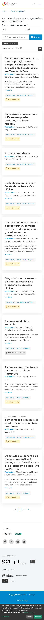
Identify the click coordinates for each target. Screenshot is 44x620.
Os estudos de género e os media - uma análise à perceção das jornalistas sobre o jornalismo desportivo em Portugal (22, 462)
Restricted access (16, 353)
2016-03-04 (10, 95)
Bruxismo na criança (17, 153)
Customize (5, 617)
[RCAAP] (24, 541)
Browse (36, 37)
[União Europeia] (10, 582)
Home (4, 11)
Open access (13, 99)
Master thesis (23, 348)
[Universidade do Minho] (33, 564)
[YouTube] (17, 541)
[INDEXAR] (18, 534)
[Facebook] (5, 541)
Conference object (26, 95)
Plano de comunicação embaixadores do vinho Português (21, 370)
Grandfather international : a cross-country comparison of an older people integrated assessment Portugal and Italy (22, 229)
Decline (30, 617)
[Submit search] (33, 4)
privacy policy (29, 612)
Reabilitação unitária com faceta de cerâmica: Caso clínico (20, 186)
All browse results (10, 43)
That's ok (37, 617)
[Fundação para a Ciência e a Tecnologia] (14, 564)
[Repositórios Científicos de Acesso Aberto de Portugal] (7, 534)
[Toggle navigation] (39, 3)
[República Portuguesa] (15, 577)
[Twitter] (11, 541)
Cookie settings (22, 601)
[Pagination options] (40, 49)
